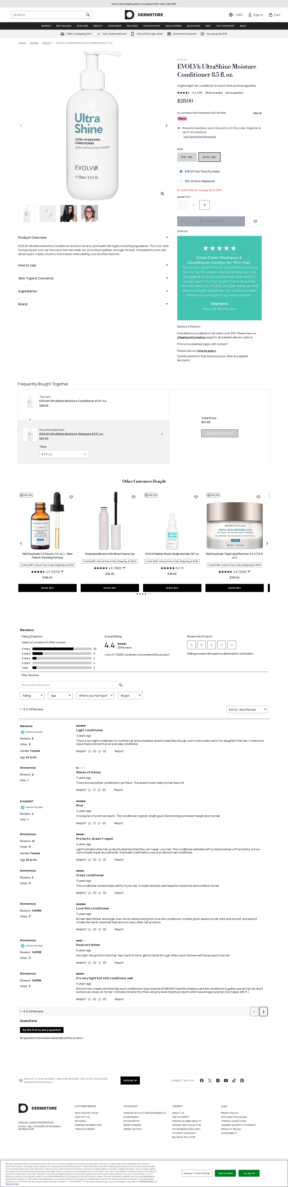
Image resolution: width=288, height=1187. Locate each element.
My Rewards (131, 1117)
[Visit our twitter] (210, 1080)
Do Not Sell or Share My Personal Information (39, 1127)
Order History (133, 1129)
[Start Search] (88, 15)
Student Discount (184, 1133)
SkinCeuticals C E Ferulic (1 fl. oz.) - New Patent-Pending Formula (47, 555)
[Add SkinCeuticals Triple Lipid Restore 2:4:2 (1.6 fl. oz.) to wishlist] (258, 497)
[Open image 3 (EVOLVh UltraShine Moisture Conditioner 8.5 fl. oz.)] (68, 213)
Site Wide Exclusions (234, 1117)
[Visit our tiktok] (234, 1080)
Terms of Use (12, 1184)
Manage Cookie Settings (197, 1173)
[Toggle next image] (166, 125)
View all (257, 112)
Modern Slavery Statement (238, 1125)
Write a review (214, 93)
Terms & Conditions (233, 1121)
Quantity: (184, 197)
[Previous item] (21, 543)
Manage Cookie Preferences (36, 1122)
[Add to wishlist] (255, 221)
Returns (80, 1121)
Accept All (249, 1173)
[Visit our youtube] (226, 1080)
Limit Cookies (225, 1173)
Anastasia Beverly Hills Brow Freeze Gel (110, 554)
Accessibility (229, 1133)
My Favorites (132, 1121)
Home (22, 42)
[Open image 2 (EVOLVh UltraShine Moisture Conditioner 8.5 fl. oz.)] (48, 213)
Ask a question (234, 93)
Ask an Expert (181, 1117)
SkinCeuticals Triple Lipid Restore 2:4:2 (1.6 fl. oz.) (234, 555)
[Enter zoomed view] (162, 194)
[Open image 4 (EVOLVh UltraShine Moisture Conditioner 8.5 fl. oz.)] (89, 213)
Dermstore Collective (186, 1125)
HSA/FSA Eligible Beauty (187, 1121)
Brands (34, 42)
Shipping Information (88, 1125)
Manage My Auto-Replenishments (145, 1112)
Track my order (85, 1129)
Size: (180, 149)
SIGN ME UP (130, 1080)
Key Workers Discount (186, 1129)
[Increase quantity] (204, 205)
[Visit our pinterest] (242, 1080)
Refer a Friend (132, 1125)
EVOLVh (47, 42)
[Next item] (267, 543)
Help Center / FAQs (86, 1112)
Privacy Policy (230, 1112)
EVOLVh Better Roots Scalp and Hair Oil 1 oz (172, 554)
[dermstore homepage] (144, 15)
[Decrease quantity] (182, 205)
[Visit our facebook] (202, 1080)
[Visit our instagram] (218, 1080)
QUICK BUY (47, 587)
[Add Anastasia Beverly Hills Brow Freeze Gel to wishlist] (134, 497)
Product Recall (231, 1129)
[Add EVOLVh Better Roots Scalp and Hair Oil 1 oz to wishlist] (196, 497)
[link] (255, 14)
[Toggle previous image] (21, 125)
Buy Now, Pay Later (184, 1137)
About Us (178, 1112)
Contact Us (82, 1117)
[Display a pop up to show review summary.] (62, 571)
